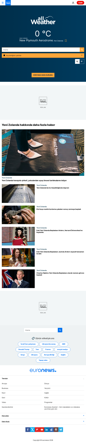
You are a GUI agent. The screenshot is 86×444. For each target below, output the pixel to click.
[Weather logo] (43, 21)
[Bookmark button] (65, 41)
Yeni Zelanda (7, 178)
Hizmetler (5, 416)
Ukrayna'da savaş (49, 344)
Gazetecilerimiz (7, 407)
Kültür (46, 397)
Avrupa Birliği (49, 355)
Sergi (23, 355)
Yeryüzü (47, 388)
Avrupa (4, 383)
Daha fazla (5, 422)
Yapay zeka (43, 360)
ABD (63, 344)
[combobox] (43, 49)
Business (5, 388)
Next (3, 393)
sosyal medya (62, 349)
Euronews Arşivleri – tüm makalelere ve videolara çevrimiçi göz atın (62, 408)
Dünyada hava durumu (43, 75)
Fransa (48, 349)
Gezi (3, 397)
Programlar (48, 402)
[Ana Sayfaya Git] (8, 2)
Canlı (80, 3)
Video (4, 402)
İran (37, 349)
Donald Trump (23, 349)
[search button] (82, 49)
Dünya (46, 383)
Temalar (5, 378)
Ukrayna (34, 355)
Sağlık (63, 355)
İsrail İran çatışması (28, 344)
